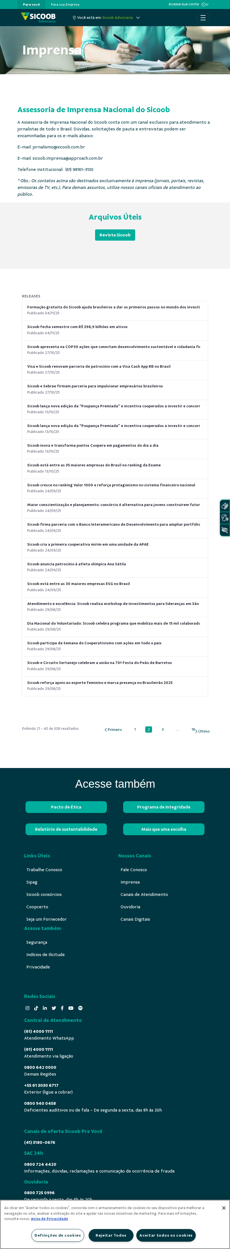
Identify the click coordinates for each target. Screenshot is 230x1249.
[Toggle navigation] (203, 17)
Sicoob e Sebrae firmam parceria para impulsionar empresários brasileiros (95, 386)
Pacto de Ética (66, 807)
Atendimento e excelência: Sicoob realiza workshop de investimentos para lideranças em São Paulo (113, 604)
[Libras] (224, 506)
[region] (115, 1224)
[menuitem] (31, 4)
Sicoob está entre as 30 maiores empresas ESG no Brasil (78, 584)
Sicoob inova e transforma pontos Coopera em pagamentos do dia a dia (92, 445)
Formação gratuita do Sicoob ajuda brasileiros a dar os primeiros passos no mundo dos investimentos (113, 307)
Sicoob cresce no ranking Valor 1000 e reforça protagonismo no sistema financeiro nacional (111, 485)
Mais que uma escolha (163, 829)
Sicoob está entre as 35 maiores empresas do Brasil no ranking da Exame (94, 465)
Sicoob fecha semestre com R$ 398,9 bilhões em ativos (77, 327)
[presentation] (31, 4)
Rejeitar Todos (111, 1235)
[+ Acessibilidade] (224, 530)
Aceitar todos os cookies (166, 1235)
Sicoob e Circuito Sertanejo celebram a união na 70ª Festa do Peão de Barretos (99, 663)
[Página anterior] (113, 730)
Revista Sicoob (115, 235)
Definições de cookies (57, 1235)
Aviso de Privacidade (49, 1219)
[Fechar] (224, 1208)
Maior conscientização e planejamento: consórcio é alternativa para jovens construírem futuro (113, 505)
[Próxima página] (202, 731)
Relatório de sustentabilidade (66, 829)
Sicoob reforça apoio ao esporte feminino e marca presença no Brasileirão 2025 (100, 683)
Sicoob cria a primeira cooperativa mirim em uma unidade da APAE (88, 544)
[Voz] (224, 518)
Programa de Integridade (163, 807)
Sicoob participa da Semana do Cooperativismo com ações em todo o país (94, 643)
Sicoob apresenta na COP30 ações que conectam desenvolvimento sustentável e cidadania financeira (113, 347)
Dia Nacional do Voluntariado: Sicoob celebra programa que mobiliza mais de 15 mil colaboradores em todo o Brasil (113, 623)
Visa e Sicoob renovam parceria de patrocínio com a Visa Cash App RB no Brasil (99, 366)
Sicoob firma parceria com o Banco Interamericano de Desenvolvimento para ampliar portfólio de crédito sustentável (113, 524)
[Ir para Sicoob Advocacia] (38, 17)
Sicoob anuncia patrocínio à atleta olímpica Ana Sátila (76, 564)
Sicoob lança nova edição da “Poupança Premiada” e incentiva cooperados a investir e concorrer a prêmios (113, 406)
